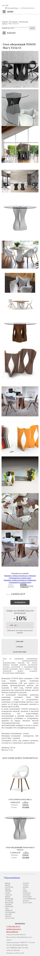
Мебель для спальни (9, 904)
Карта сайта (27, 903)
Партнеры (26, 895)
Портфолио (27, 897)
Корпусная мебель (9, 888)
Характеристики (19, 652)
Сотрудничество (29, 899)
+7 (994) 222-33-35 (27, 8)
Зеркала (8, 916)
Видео (25, 891)
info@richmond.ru (13, 929)
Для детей (8, 910)
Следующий (28, 39)
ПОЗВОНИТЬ (20, 602)
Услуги (25, 885)
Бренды (25, 887)
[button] (20, 69)
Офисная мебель (8, 896)
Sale (24, 889)
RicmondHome (12, 8)
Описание (19, 641)
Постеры (8, 914)
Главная (5, 22)
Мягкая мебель (7, 884)
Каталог (26, 883)
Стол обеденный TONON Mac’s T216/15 (20, 848)
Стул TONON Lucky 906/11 (20, 799)
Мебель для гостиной (9, 900)
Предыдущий (12, 39)
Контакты (26, 893)
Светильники (10, 912)
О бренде (19, 647)
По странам (13, 22)
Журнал (26, 901)
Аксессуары (9, 918)
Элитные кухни (8, 892)
